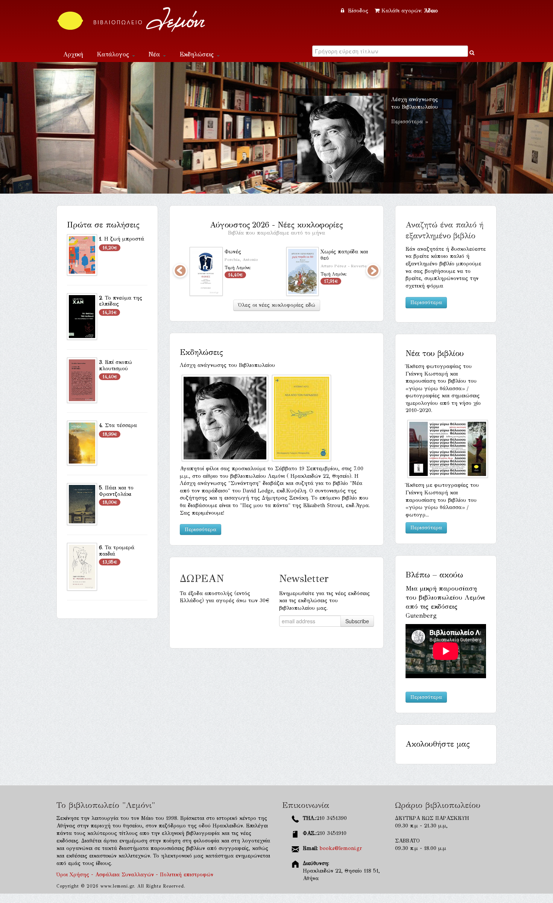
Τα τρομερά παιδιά (116, 550)
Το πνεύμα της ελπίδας (120, 301)
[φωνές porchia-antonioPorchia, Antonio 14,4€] (206, 271)
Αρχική (73, 54)
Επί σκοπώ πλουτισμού (115, 365)
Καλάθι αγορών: (409, 11)
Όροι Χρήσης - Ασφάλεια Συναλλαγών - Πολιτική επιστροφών (134, 874)
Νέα (155, 54)
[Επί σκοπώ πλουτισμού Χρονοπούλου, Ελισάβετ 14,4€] (82, 380)
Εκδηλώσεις (197, 54)
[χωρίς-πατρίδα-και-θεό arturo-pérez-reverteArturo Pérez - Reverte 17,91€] (302, 271)
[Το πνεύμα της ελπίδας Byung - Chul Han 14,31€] (82, 316)
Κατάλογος (114, 54)
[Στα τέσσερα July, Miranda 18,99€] (82, 442)
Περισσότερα (200, 529)
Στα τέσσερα (121, 425)
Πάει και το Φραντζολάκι (116, 491)
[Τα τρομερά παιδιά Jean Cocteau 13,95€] (82, 566)
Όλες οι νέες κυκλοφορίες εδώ (276, 305)
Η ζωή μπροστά (124, 239)
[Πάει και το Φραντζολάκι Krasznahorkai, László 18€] (82, 503)
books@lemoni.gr (341, 848)
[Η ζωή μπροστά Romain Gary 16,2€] (82, 254)
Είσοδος (358, 11)
